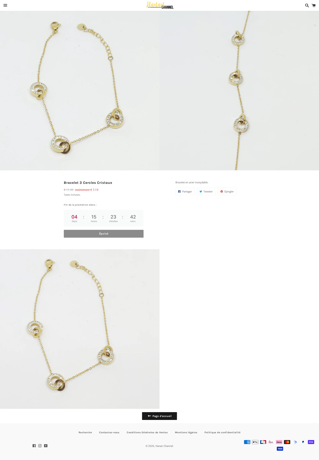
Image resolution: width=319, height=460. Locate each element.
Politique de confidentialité (222, 432)
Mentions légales (186, 432)
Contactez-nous (109, 432)
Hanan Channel (164, 446)
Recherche (85, 432)
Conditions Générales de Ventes (147, 432)
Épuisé (103, 233)
